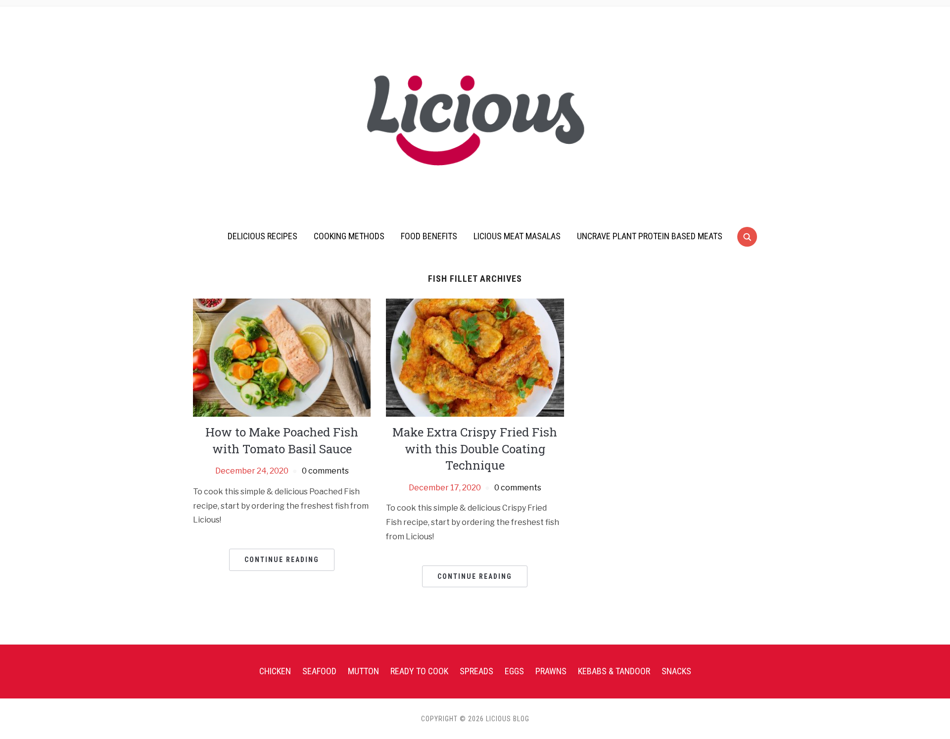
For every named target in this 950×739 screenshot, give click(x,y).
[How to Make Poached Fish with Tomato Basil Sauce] (282, 357)
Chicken (275, 671)
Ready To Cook (419, 671)
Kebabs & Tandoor (614, 671)
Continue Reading (281, 560)
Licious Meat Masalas (517, 236)
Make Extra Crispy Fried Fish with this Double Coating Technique (474, 448)
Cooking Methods (349, 236)
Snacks (676, 671)
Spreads (476, 671)
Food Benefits (429, 236)
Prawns (551, 671)
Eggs (514, 671)
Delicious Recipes (262, 236)
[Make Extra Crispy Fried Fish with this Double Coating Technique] (475, 357)
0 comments (325, 471)
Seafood (319, 671)
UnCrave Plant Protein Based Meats (649, 236)
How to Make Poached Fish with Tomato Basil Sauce (281, 440)
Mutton (363, 671)
